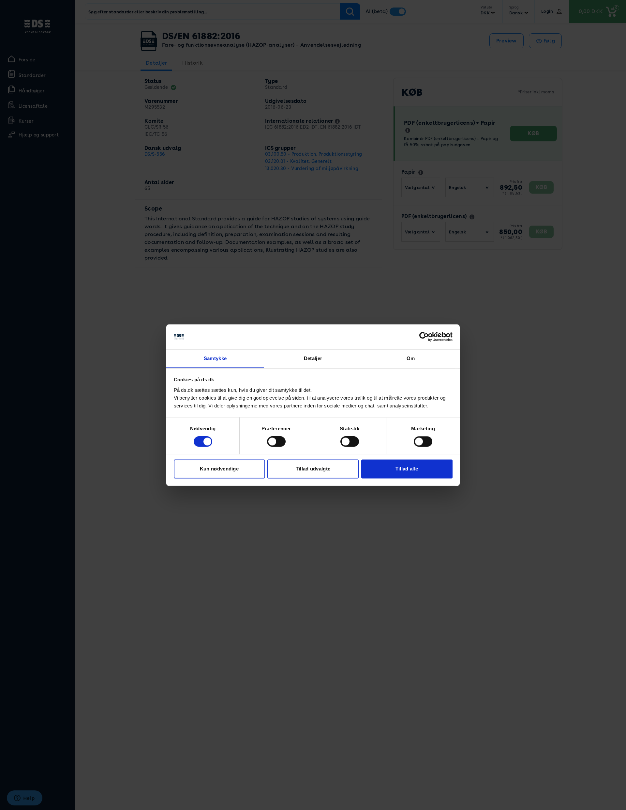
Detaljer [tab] (313, 358)
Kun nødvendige (219, 468)
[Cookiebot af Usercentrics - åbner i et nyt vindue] (424, 336)
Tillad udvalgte (313, 468)
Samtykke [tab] (215, 358)
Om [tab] (411, 358)
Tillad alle (406, 468)
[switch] (276, 441)
